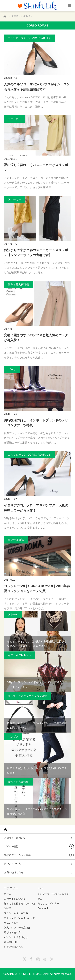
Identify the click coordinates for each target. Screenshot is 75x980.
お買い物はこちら (13, 872)
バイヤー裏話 (11, 846)
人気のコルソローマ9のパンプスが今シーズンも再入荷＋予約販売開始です (37, 86)
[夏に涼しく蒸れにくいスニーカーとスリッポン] (37, 135)
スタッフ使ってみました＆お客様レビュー (19, 920)
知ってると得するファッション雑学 (19, 906)
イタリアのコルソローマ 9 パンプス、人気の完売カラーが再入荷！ (36, 508)
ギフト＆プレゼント (19, 655)
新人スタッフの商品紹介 (17, 927)
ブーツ (12, 369)
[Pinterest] (44, 958)
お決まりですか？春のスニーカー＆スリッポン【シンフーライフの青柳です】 (36, 252)
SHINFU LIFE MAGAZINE (34, 973)
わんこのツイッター (48, 903)
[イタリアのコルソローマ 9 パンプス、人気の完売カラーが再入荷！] (37, 473)
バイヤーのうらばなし (16, 937)
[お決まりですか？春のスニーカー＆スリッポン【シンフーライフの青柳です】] (37, 218)
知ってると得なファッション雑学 (27, 695)
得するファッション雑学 (17, 855)
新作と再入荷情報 (18, 284)
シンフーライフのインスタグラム (53, 896)
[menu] (69, 5)
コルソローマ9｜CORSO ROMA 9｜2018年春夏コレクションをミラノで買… (37, 588)
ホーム (7, 893)
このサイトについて (15, 838)
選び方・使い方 (12, 863)
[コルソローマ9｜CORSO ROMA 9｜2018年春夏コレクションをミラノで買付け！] (37, 556)
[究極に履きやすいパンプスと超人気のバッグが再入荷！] (37, 303)
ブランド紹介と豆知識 (16, 913)
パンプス (13, 736)
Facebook (43, 908)
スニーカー (14, 118)
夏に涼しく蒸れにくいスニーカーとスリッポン (36, 167)
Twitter (24, 958)
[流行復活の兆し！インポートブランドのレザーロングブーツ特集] (37, 388)
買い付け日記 (16, 539)
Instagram (38, 958)
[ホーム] (37, 829)
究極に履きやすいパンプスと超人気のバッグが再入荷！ (36, 337)
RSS (51, 958)
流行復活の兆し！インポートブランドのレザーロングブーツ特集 (36, 422)
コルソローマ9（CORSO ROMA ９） (29, 38)
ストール (13, 614)
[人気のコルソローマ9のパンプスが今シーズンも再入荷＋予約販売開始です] (37, 55)
